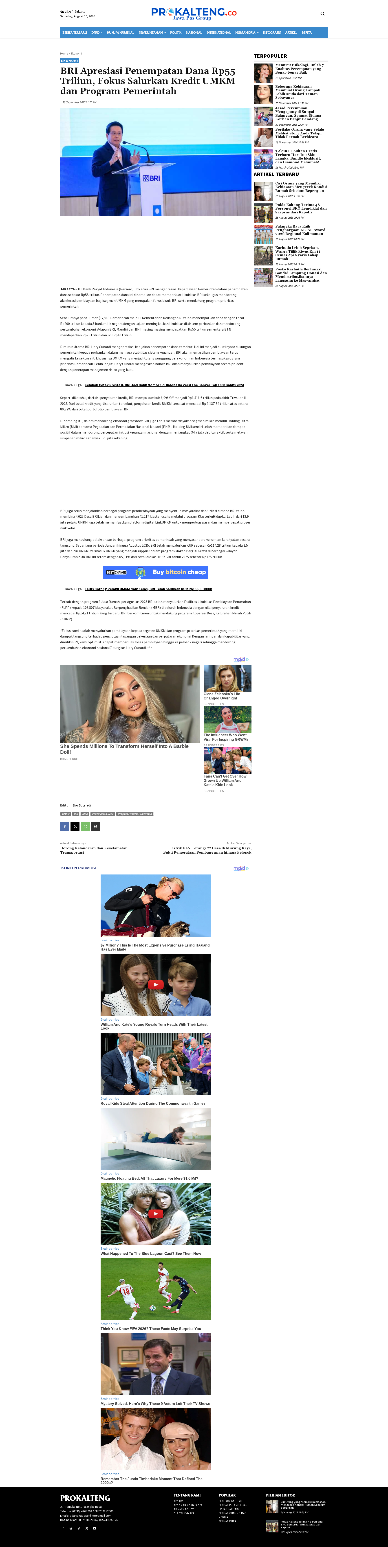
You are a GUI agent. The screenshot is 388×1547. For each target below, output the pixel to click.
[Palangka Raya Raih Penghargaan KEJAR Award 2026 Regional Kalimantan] (263, 234)
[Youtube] (94, 1528)
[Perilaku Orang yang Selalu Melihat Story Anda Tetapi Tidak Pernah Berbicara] (263, 137)
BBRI (85, 813)
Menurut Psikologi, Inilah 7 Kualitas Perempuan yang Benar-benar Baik (299, 69)
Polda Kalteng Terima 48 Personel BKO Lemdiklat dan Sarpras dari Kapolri (301, 209)
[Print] (95, 826)
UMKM (65, 813)
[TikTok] (79, 1528)
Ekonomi (76, 53)
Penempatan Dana (102, 813)
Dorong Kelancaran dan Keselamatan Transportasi (94, 850)
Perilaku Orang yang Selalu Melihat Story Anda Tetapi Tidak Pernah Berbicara (299, 133)
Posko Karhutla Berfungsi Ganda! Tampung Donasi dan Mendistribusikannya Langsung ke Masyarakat (301, 275)
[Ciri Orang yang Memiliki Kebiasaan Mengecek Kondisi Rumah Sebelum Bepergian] (263, 191)
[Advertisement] (156, 252)
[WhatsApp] (85, 826)
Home (64, 53)
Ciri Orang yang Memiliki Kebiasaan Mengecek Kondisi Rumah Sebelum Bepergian (301, 187)
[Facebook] (64, 826)
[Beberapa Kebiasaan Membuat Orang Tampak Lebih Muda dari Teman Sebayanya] (263, 94)
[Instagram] (71, 1528)
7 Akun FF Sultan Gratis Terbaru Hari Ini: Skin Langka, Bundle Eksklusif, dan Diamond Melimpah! (298, 156)
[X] (75, 826)
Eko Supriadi (82, 805)
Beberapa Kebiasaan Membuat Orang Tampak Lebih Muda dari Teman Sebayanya (297, 92)
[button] (322, 13)
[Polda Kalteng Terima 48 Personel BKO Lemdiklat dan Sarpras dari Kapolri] (263, 213)
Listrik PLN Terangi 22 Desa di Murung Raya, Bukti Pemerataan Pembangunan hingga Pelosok (207, 850)
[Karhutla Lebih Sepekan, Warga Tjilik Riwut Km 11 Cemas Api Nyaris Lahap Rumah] (263, 255)
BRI (76, 813)
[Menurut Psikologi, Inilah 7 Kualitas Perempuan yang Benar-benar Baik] (263, 73)
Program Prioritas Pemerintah (135, 813)
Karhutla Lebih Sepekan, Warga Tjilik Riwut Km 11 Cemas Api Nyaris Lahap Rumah (297, 253)
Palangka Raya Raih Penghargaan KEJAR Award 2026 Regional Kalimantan (300, 230)
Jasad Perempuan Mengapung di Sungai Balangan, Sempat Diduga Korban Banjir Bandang (298, 114)
